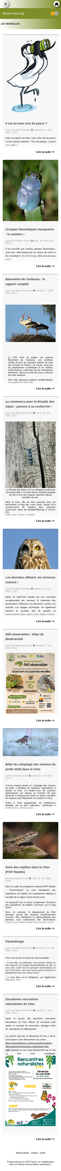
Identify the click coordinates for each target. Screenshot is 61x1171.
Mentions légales (22, 1152)
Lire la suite (44, 152)
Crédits (42, 1152)
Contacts (34, 1152)
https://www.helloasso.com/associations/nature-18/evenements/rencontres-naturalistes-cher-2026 (28, 1046)
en (56, 13)
